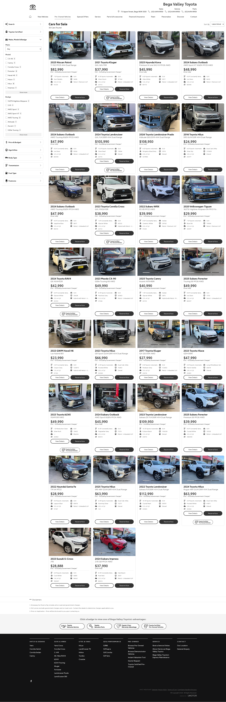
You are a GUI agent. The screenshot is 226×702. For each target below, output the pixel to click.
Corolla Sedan (35, 652)
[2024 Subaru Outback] (203, 45)
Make (7, 45)
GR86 (105, 645)
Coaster (82, 659)
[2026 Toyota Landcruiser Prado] (158, 117)
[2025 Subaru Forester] (203, 262)
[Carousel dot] (57, 56)
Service (97, 16)
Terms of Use (172, 689)
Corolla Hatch (35, 649)
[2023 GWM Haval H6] (70, 334)
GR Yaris (106, 656)
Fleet (153, 16)
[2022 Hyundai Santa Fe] (70, 470)
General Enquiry (183, 649)
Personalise (166, 16)
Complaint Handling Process (187, 689)
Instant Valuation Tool (137, 657)
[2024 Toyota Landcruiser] (114, 117)
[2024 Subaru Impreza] (114, 542)
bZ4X (56, 659)
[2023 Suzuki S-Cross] (70, 542)
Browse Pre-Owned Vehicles (136, 646)
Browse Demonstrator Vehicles (137, 652)
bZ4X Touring (59, 662)
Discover (180, 16)
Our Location (182, 645)
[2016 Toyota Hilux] (203, 117)
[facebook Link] (31, 681)
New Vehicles (43, 16)
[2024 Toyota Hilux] (203, 470)
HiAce (81, 652)
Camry (32, 656)
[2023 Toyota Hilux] (114, 334)
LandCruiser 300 (60, 676)
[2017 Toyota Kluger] (158, 334)
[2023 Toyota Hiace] (203, 334)
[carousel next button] (88, 45)
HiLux (81, 645)
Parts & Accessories (115, 16)
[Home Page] (32, 7)
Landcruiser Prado (61, 673)
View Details (59, 97)
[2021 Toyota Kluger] (114, 45)
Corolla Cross (59, 649)
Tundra (81, 656)
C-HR (56, 652)
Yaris (31, 645)
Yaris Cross (58, 645)
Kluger (56, 666)
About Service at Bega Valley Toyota (161, 650)
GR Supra (107, 649)
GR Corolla (107, 652)
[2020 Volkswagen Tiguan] (203, 190)
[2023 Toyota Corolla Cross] (114, 190)
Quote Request (134, 661)
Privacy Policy (162, 689)
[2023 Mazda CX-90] (114, 262)
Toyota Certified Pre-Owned (136, 665)
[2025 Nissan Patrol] (70, 45)
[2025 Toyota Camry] (158, 262)
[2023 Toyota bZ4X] (70, 398)
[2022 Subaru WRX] (158, 190)
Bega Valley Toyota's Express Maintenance (161, 656)
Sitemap (155, 689)
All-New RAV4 (60, 656)
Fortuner (57, 669)
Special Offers (83, 16)
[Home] (30, 16)
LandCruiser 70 (85, 649)
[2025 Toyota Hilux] (114, 470)
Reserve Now (80, 97)
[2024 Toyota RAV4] (70, 262)
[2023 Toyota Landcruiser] (158, 398)
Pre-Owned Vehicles (63, 16)
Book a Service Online (161, 645)
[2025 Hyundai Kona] (158, 45)
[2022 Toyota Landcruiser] (158, 470)
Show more (23, 92)
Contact (193, 16)
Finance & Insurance (137, 16)
